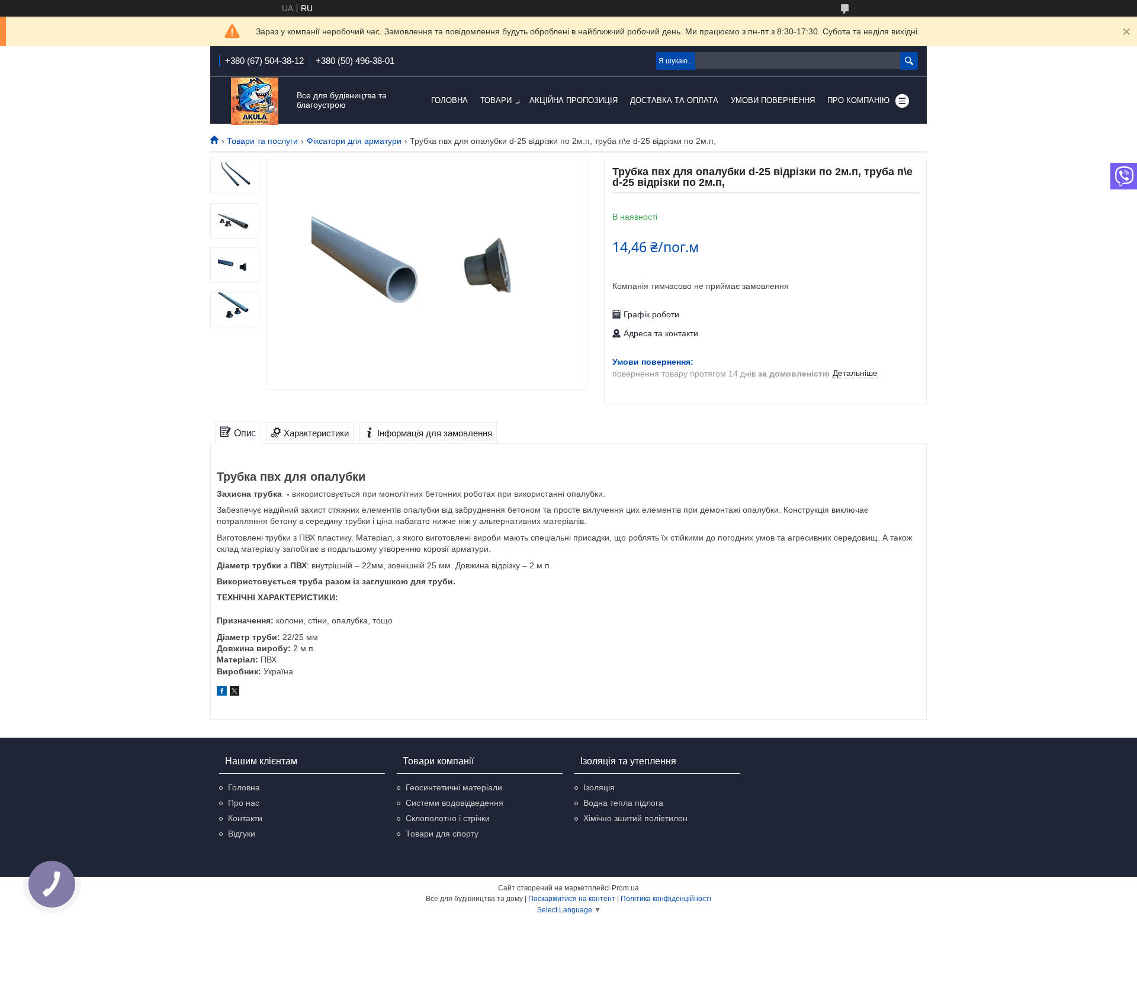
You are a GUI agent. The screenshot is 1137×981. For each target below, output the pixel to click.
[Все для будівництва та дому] (254, 101)
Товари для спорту (442, 833)
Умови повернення (773, 100)
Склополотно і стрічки (448, 818)
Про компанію (858, 100)
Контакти (245, 818)
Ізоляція (599, 787)
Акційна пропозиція (573, 100)
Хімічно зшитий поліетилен (635, 818)
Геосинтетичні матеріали (454, 787)
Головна (449, 100)
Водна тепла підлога (623, 803)
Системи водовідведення (454, 803)
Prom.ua (625, 888)
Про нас (243, 803)
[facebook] (222, 692)
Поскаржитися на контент (571, 899)
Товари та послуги (262, 141)
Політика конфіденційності (666, 899)
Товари (496, 100)
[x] (234, 692)
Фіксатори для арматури (354, 141)
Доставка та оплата (674, 100)
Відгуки (241, 833)
